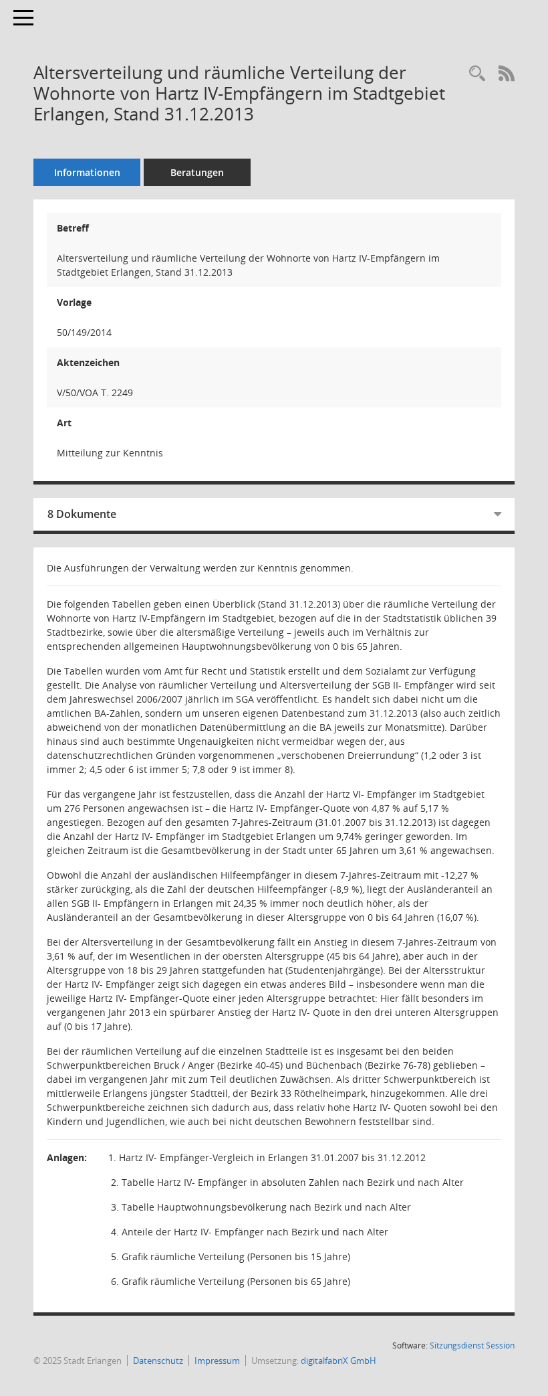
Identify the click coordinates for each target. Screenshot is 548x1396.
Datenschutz (158, 1361)
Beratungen (197, 172)
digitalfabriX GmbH (338, 1361)
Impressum (217, 1361)
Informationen (87, 172)
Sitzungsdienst (472, 1345)
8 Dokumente (81, 514)
